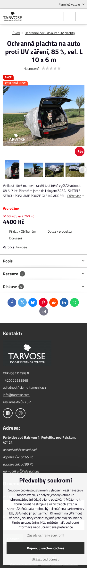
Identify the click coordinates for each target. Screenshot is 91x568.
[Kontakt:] (27, 353)
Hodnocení (31, 68)
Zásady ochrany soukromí (45, 535)
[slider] (51, 68)
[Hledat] (58, 16)
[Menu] (81, 16)
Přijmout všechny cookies (45, 548)
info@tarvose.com (16, 394)
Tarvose (21, 247)
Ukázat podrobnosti (45, 559)
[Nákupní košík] (69, 16)
